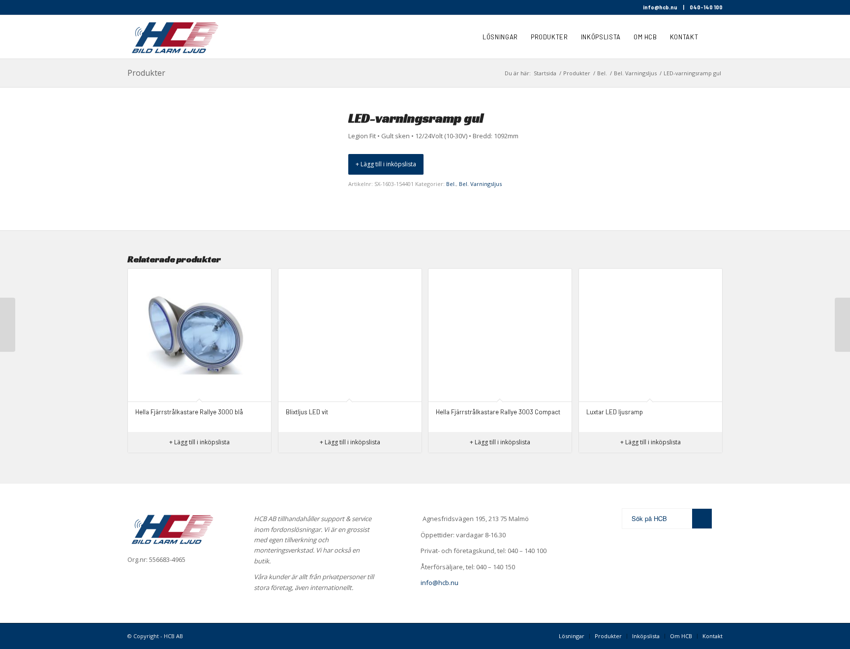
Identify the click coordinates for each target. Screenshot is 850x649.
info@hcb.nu (660, 7)
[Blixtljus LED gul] (842, 325)
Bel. (451, 183)
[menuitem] (500, 37)
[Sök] (713, 37)
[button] (386, 164)
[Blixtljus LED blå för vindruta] (7, 325)
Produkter (146, 72)
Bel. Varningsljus (480, 183)
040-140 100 (706, 7)
